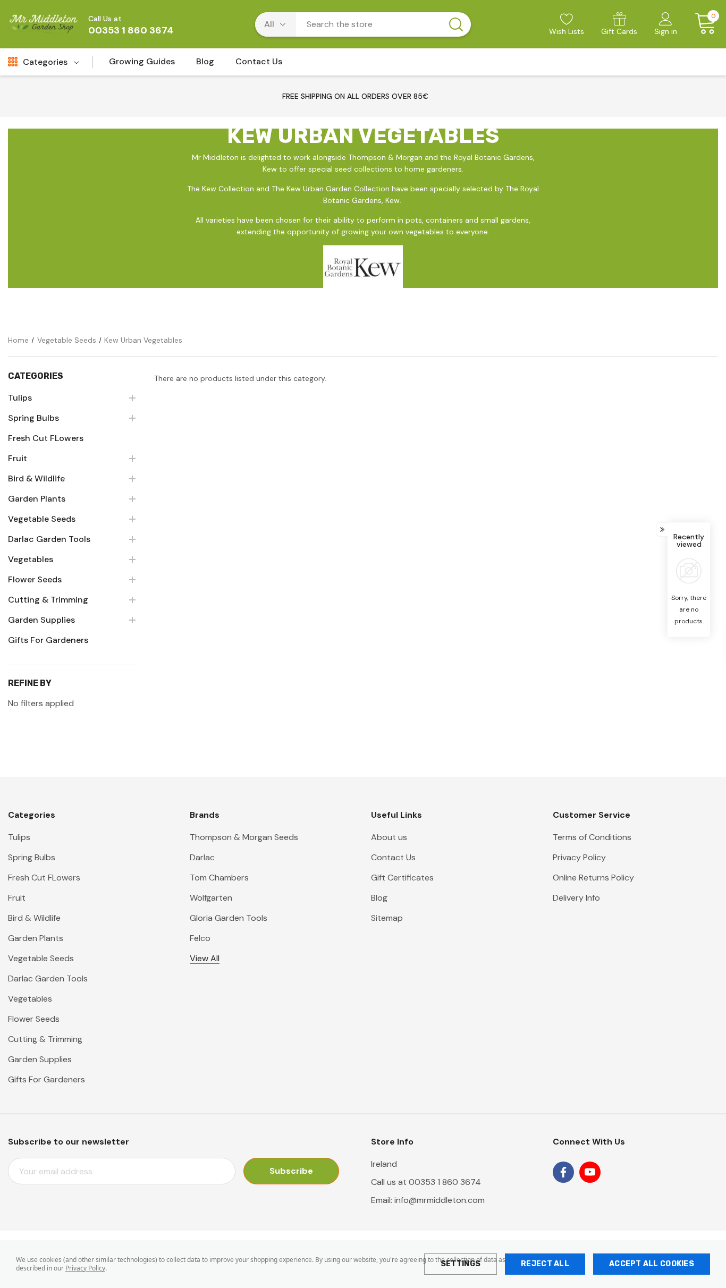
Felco (200, 938)
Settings (460, 1263)
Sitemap (387, 917)
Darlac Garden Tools (48, 978)
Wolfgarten (211, 897)
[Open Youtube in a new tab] (590, 1172)
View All (205, 958)
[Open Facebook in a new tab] (563, 1172)
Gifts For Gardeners (46, 1079)
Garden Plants (35, 938)
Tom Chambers (219, 877)
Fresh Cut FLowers (44, 877)
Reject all (545, 1263)
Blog (379, 897)
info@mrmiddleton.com (439, 1200)
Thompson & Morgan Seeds (244, 837)
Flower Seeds (34, 1018)
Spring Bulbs (31, 857)
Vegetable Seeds (41, 958)
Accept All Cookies (651, 1263)
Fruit (17, 897)
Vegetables (30, 998)
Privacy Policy (85, 1268)
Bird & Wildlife (34, 917)
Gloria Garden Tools (228, 917)
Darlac (202, 857)
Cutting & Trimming (45, 1039)
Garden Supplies (40, 1059)
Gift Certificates (402, 877)
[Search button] (456, 24)
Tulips (19, 837)
